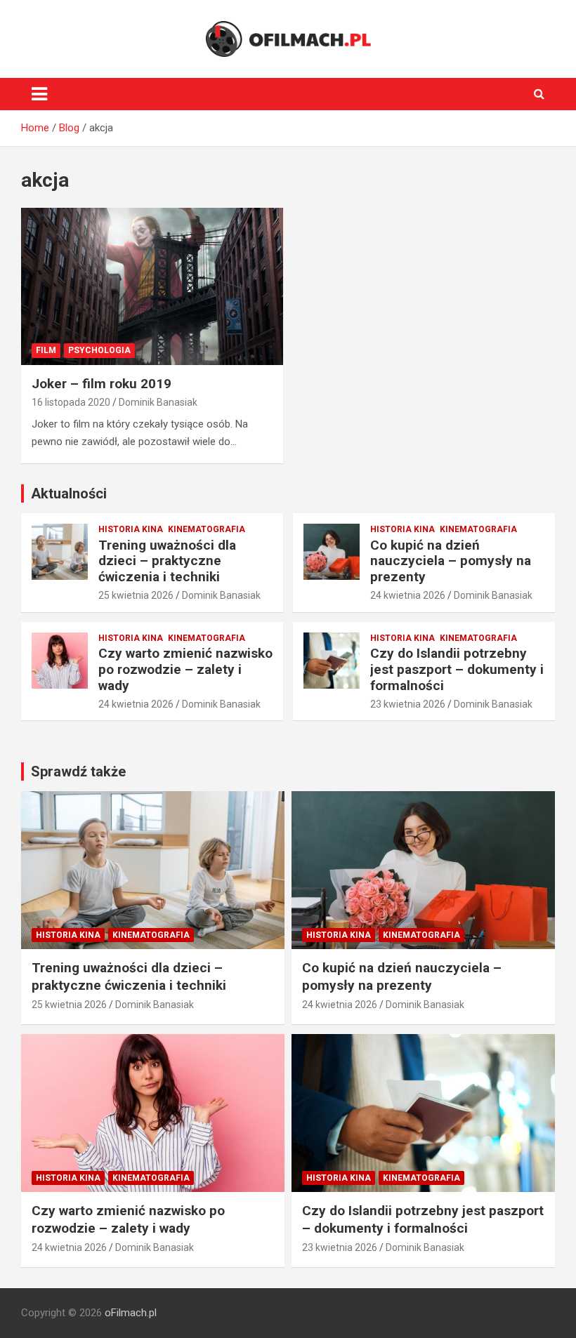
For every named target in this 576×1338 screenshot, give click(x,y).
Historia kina (130, 529)
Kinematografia (206, 529)
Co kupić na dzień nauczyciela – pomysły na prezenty (450, 561)
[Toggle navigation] (39, 94)
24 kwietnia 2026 (407, 595)
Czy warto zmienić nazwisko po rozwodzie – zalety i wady (185, 669)
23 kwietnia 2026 (407, 704)
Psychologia (99, 350)
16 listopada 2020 (71, 402)
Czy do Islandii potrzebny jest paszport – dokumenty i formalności (457, 669)
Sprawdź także (78, 771)
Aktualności (69, 493)
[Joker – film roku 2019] (152, 286)
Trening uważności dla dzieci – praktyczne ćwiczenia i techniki (167, 561)
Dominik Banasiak (158, 402)
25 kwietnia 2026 (136, 595)
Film (46, 350)
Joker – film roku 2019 (101, 384)
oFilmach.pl (131, 1312)
